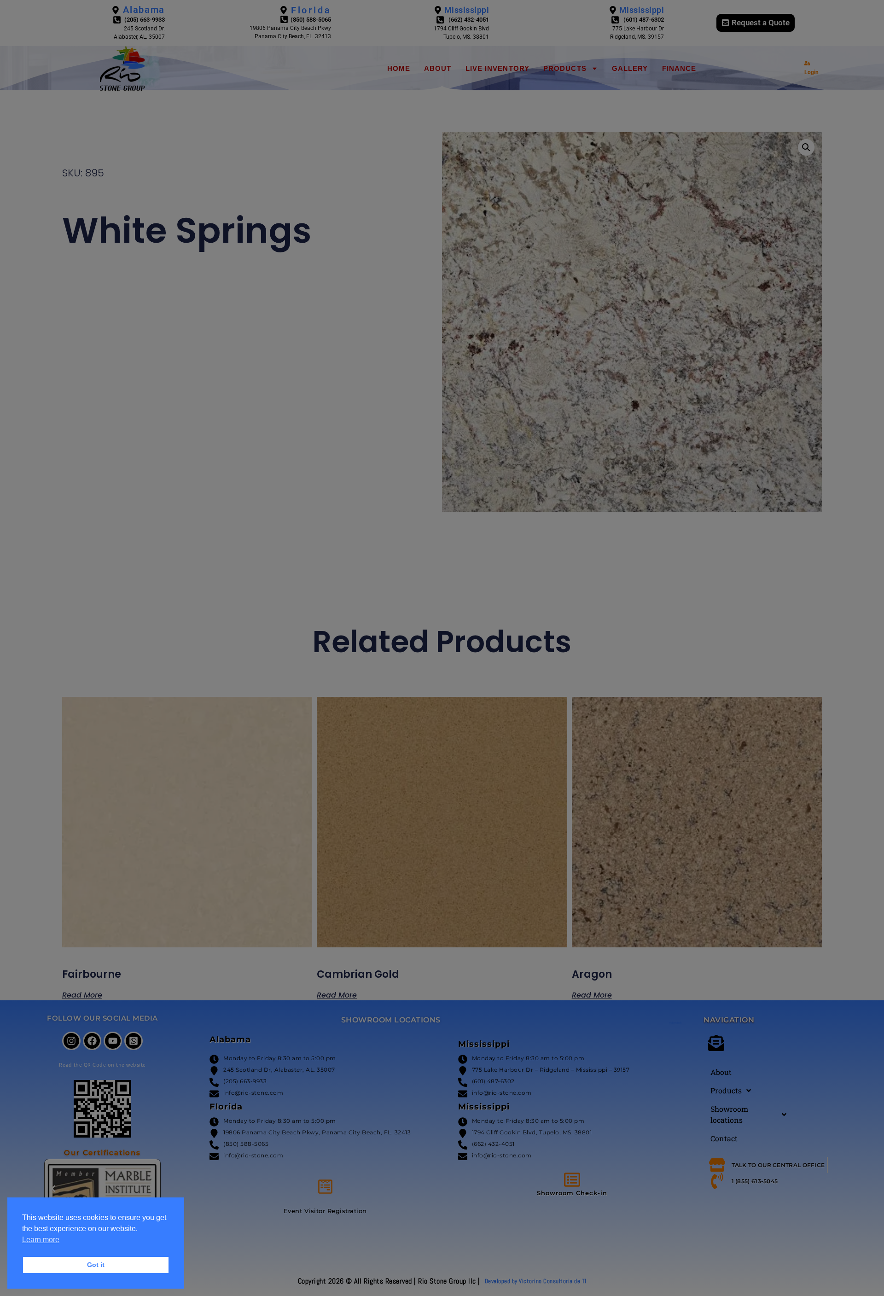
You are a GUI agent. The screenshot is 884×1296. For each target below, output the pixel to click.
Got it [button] (96, 1264)
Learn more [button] (40, 1239)
